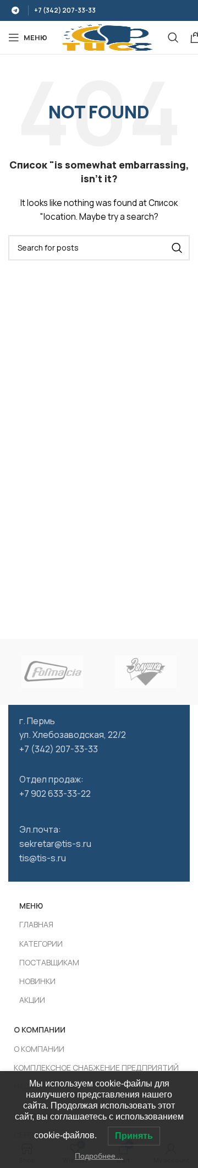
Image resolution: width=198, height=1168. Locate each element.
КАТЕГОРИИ (41, 943)
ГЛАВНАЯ (36, 924)
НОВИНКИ (37, 981)
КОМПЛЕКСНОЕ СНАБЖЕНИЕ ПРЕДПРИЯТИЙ (96, 1067)
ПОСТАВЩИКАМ (49, 962)
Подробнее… (99, 1155)
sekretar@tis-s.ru (55, 844)
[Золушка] (146, 671)
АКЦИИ (32, 1000)
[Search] (173, 37)
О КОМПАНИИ (39, 1049)
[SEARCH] (177, 247)
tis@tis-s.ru (42, 858)
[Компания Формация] (52, 671)
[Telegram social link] (15, 10)
